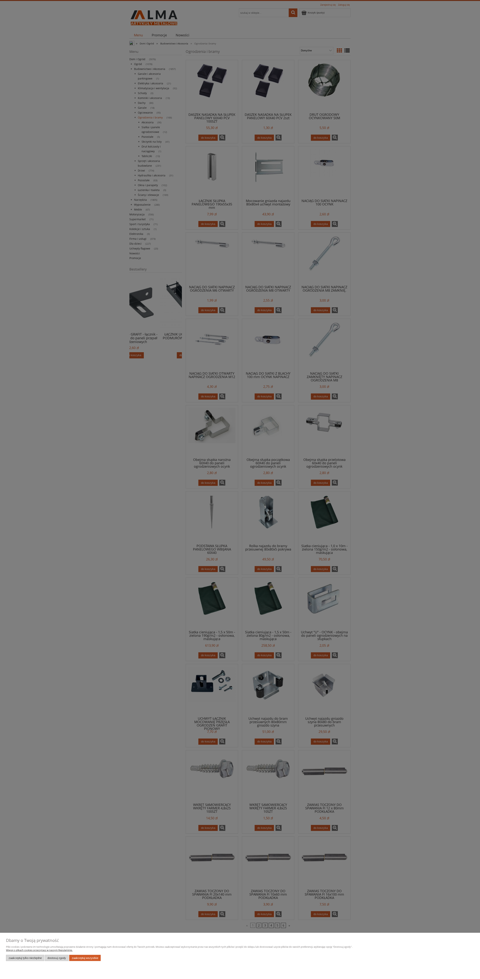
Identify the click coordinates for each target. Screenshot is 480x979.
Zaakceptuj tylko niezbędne (25, 958)
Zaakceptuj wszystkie (85, 958)
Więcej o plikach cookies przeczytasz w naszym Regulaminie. (39, 950)
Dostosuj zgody (56, 958)
